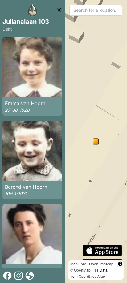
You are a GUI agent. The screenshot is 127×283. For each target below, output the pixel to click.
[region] (96, 141)
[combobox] (96, 10)
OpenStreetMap (92, 276)
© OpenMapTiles (84, 269)
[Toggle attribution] (120, 264)
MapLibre (78, 263)
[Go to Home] (32, 9)
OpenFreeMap (101, 263)
